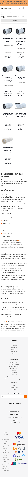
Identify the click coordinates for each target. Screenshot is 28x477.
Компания (14, 340)
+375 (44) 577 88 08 (14, 414)
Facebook (11, 406)
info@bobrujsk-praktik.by (15, 417)
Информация (14, 359)
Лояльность (14, 374)
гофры (18, 240)
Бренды (14, 389)
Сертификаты (14, 356)
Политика (14, 351)
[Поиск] (26, 9)
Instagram (15, 406)
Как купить (14, 372)
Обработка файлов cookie (14, 377)
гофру (6, 321)
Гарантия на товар (14, 366)
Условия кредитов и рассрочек (14, 379)
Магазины (14, 349)
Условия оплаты (14, 362)
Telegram (19, 406)
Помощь (14, 382)
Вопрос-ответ (14, 387)
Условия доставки (14, 364)
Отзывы (14, 353)
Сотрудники (14, 345)
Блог (14, 385)
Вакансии (14, 347)
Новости (14, 343)
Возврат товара (14, 368)
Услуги (14, 370)
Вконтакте (8, 406)
